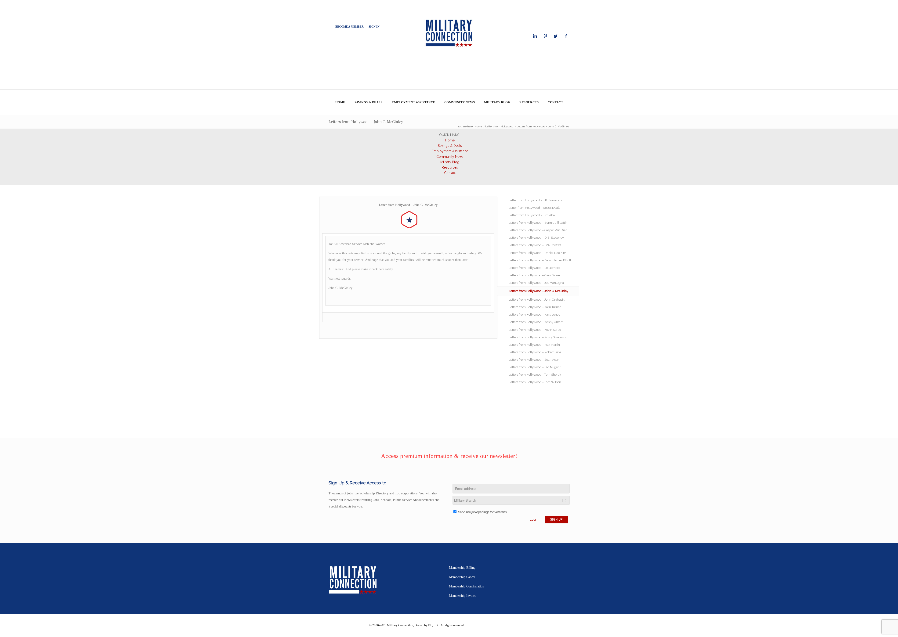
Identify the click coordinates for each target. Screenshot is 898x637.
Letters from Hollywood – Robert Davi (535, 352)
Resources (450, 167)
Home (450, 140)
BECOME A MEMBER (349, 26)
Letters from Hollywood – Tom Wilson (535, 382)
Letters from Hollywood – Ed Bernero (534, 268)
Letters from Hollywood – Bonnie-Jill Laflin (538, 222)
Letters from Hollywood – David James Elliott (540, 260)
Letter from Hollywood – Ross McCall (534, 207)
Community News (449, 156)
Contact (450, 173)
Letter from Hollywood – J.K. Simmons (535, 200)
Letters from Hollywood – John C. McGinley (366, 121)
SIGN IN (374, 26)
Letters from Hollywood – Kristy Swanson (537, 337)
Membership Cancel (462, 577)
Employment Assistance (450, 151)
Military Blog (449, 162)
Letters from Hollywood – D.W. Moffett (535, 245)
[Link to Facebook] (565, 36)
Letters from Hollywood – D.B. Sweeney (536, 237)
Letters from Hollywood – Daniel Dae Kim (537, 253)
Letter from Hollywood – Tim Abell (533, 215)
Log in (534, 519)
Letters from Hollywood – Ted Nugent (535, 367)
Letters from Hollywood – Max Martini (535, 344)
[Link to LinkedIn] (535, 36)
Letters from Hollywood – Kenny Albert (536, 322)
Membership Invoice (462, 595)
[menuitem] (340, 102)
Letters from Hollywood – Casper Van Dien (538, 230)
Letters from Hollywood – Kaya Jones (534, 314)
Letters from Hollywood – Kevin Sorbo (535, 329)
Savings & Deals (450, 146)
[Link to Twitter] (555, 36)
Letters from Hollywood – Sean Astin (534, 359)
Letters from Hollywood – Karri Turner (535, 307)
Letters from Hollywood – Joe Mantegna (536, 282)
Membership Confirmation (466, 586)
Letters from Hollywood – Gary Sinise (534, 275)
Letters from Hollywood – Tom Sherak (535, 374)
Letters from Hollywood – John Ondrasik (537, 299)
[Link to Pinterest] (545, 36)
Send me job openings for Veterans (482, 512)
